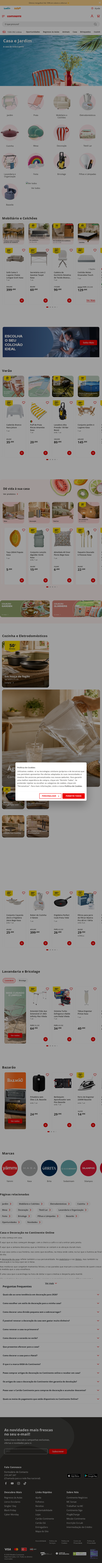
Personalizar (49, 796)
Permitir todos (73, 796)
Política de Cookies (73, 786)
